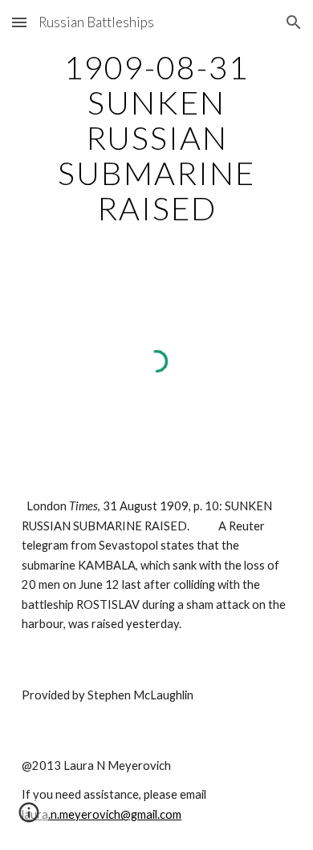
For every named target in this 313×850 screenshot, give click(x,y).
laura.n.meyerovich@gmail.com (101, 814)
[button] (19, 22)
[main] (156, 137)
